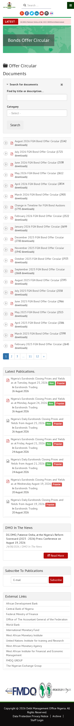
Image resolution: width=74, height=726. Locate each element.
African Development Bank (21, 603)
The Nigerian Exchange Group (24, 665)
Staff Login (37, 720)
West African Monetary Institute (24, 635)
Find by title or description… (25, 91)
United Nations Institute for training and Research (35, 640)
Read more (57, 555)
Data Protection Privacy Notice (30, 716)
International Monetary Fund (22, 630)
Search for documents (24, 84)
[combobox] (37, 113)
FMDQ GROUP (14, 660)
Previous (8, 690)
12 (37, 356)
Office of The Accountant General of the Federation (36, 619)
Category (13, 106)
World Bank (13, 624)
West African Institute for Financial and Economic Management (34, 653)
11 (30, 356)
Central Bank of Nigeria (20, 609)
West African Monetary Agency (24, 646)
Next (66, 690)
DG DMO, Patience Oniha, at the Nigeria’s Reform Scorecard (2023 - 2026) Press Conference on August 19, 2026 (34, 538)
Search (15, 125)
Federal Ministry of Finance (22, 614)
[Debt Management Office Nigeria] (9, 5)
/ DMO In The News (31, 546)
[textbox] (37, 113)
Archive (56, 716)
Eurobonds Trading (26, 387)
